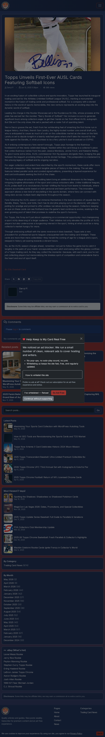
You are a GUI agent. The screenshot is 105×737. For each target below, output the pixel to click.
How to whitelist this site (37, 375)
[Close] (81, 339)
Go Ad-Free (58, 393)
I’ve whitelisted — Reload (36, 393)
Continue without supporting (38, 398)
